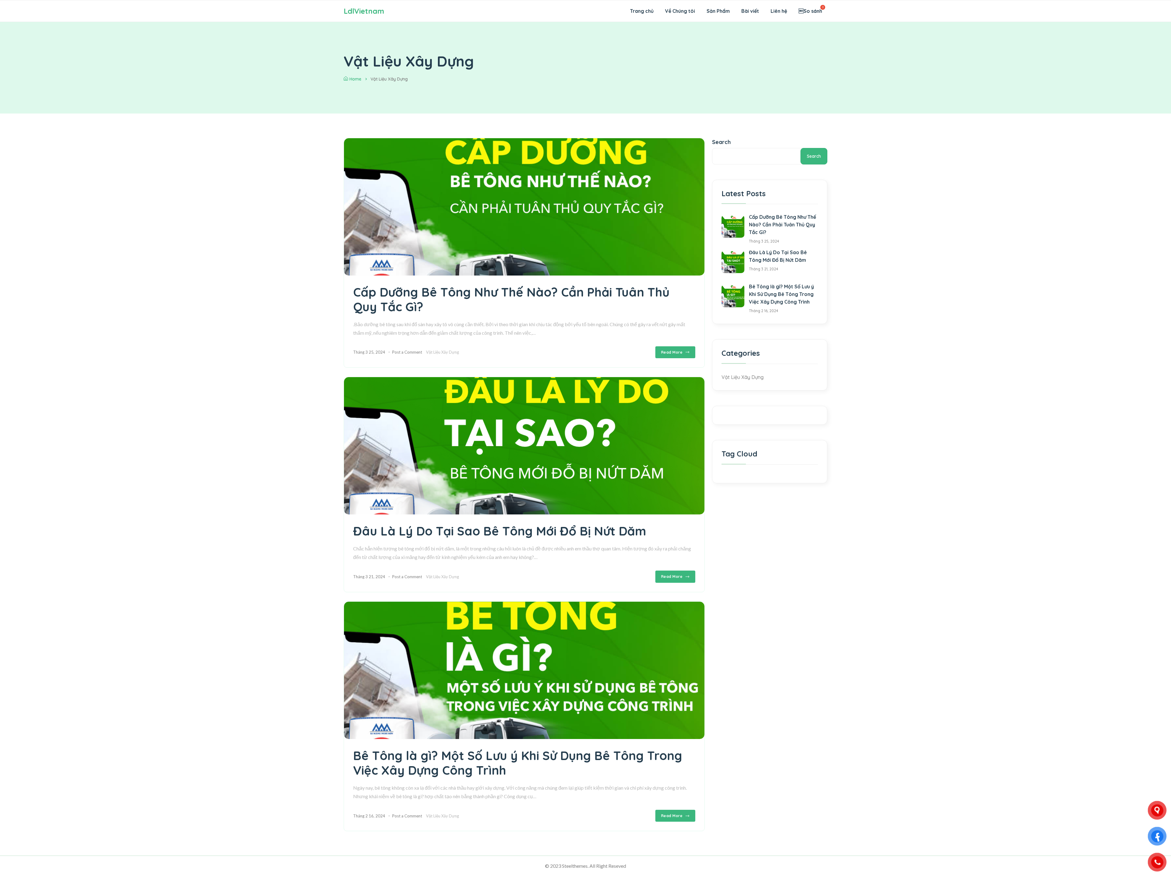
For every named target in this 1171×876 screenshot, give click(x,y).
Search (721, 142)
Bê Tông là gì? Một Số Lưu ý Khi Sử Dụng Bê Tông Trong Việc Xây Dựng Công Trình (517, 763)
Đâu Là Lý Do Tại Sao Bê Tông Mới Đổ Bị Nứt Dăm (499, 531)
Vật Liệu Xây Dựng (442, 352)
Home (355, 79)
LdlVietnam (364, 11)
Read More (672, 352)
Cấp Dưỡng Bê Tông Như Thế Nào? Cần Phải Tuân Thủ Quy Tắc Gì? (511, 299)
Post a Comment (407, 352)
